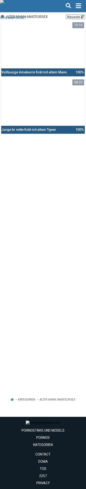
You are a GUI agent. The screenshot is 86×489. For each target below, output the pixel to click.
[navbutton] (78, 6)
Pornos (43, 438)
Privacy (43, 483)
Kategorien (26, 399)
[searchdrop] (68, 6)
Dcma (43, 461)
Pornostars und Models (43, 430)
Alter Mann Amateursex (57, 399)
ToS (43, 469)
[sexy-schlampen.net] (24, 6)
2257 (43, 476)
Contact (43, 454)
